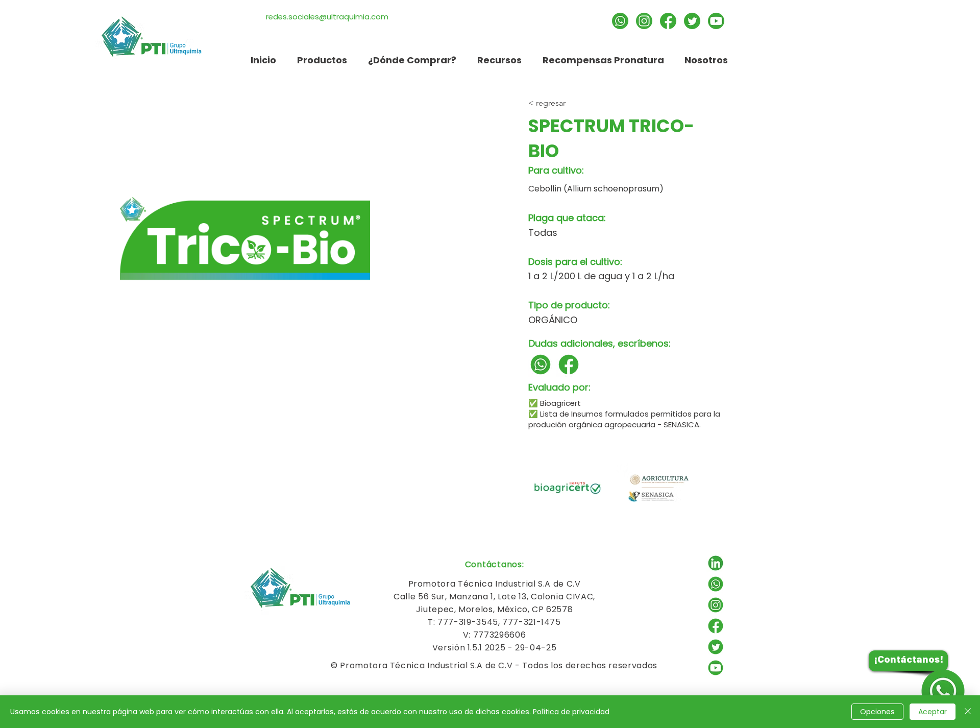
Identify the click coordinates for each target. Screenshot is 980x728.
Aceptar (932, 712)
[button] (499, 60)
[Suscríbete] (716, 21)
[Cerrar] (968, 711)
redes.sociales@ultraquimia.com (327, 16)
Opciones (877, 712)
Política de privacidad (571, 712)
